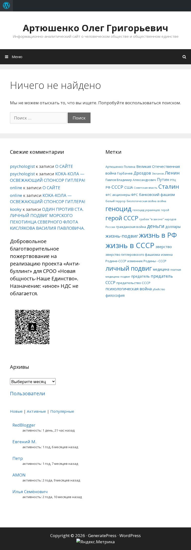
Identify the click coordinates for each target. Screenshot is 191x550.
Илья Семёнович (30, 491)
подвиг (125, 276)
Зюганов (158, 173)
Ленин (172, 173)
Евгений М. (24, 441)
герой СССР (121, 218)
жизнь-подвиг (121, 236)
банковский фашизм (157, 194)
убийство (159, 289)
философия (115, 295)
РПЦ (173, 180)
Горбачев (125, 173)
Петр (17, 458)
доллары (173, 226)
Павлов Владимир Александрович (130, 180)
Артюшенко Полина (120, 167)
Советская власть (145, 187)
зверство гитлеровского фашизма (132, 254)
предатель (140, 276)
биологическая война (141, 201)
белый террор (115, 201)
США (128, 187)
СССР (117, 187)
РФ (107, 187)
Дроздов (142, 173)
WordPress (130, 535)
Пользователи (27, 393)
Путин (163, 179)
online (16, 187)
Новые (16, 411)
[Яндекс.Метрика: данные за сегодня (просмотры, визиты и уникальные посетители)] (95, 542)
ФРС (108, 195)
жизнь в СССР (129, 245)
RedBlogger (23, 425)
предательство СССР (133, 283)
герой (165, 210)
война (161, 201)
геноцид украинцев (146, 210)
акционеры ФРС (125, 194)
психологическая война (128, 289)
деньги (155, 226)
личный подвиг (128, 268)
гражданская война (131, 226)
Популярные (62, 411)
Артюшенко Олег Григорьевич (95, 28)
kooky (16, 209)
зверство (163, 246)
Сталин (168, 186)
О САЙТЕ (64, 166)
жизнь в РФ (158, 235)
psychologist (22, 166)
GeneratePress (102, 535)
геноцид (118, 208)
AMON (19, 475)
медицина (161, 269)
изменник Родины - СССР (146, 261)
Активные (36, 411)
